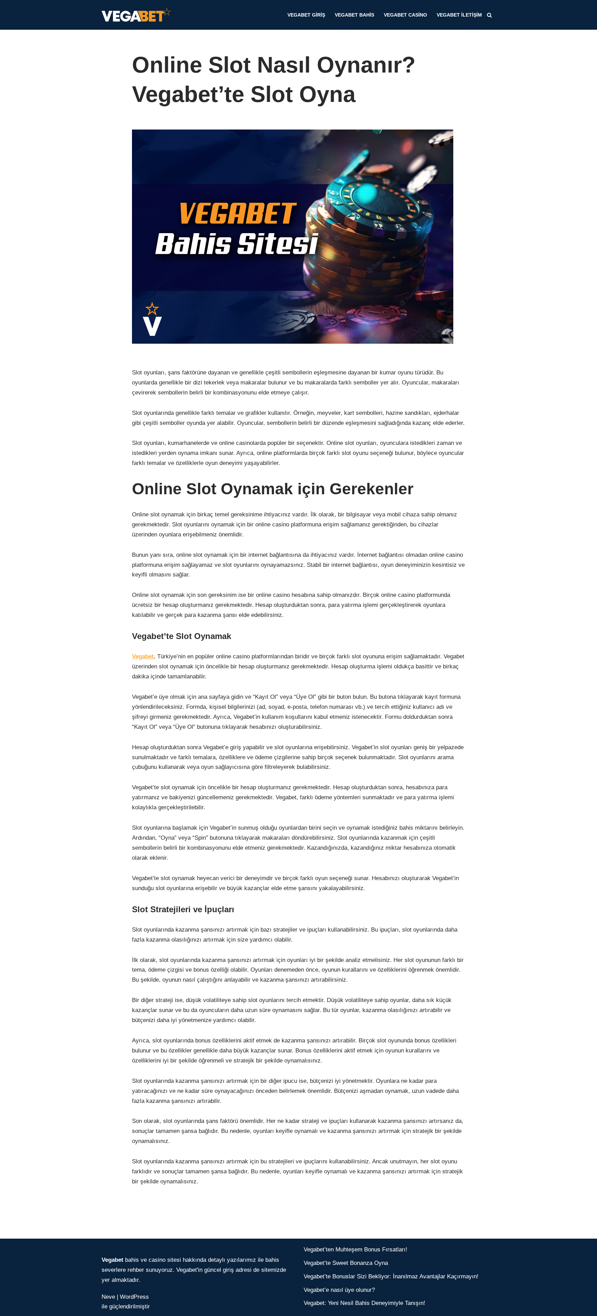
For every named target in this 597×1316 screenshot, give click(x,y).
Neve (108, 1297)
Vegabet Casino (405, 15)
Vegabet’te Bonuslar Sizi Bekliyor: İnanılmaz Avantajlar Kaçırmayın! (391, 1276)
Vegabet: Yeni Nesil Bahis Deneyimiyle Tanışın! (364, 1303)
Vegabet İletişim (459, 15)
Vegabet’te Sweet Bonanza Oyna (346, 1263)
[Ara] (489, 15)
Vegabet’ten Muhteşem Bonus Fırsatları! (355, 1249)
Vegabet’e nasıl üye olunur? (339, 1290)
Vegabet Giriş (306, 15)
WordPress (134, 1297)
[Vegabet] (138, 14)
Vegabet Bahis (354, 15)
